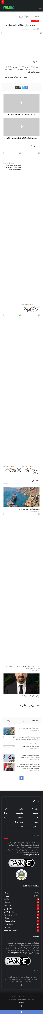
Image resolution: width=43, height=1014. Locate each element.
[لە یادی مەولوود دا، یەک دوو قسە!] (22, 683)
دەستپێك (33, 16)
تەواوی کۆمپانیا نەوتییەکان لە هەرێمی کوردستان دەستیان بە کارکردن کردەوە (30, 756)
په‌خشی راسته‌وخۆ (10, 930)
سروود (5, 817)
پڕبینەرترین (21, 720)
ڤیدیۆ (21, 826)
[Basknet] (9, 7)
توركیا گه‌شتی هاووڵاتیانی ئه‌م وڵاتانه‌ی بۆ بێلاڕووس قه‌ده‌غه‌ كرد (12, 470)
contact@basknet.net (31, 854)
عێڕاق (36, 817)
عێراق (21, 16)
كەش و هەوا (8, 905)
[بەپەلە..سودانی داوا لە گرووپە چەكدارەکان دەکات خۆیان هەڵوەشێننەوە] (31, 389)
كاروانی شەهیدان (10, 921)
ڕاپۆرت (6, 899)
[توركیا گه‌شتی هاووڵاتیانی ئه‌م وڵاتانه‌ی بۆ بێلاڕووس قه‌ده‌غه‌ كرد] (12, 389)
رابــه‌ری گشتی (9, 912)
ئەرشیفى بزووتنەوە (10, 915)
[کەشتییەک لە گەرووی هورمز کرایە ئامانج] (22, 497)
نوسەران (20, 817)
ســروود (6, 927)
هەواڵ (26, 16)
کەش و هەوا (19, 822)
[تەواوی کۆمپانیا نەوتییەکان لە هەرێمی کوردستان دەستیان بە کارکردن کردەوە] (9, 758)
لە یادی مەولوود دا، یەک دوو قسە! (31, 696)
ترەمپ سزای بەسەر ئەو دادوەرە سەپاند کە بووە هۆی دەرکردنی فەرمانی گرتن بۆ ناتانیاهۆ (32, 309)
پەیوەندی (21, 1002)
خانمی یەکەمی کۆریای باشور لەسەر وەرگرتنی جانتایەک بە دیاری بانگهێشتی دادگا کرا (13, 167)
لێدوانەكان (35, 720)
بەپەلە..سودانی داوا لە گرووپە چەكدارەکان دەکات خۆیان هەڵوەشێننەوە (32, 471)
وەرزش (21, 808)
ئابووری (35, 826)
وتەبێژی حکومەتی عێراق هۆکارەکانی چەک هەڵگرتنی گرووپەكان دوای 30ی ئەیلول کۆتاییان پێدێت (23, 667)
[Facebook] (22, 778)
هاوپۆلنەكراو (8, 924)
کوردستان (35, 813)
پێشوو (8, 720)
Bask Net (35, 29)
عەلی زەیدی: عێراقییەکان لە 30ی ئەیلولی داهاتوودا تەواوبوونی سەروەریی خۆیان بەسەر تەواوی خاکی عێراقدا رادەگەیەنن (28, 766)
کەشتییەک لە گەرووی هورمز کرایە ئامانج (29, 509)
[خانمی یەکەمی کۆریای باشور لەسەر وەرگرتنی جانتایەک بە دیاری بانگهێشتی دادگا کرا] (12, 157)
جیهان (36, 822)
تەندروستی (19, 813)
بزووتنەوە (35, 808)
